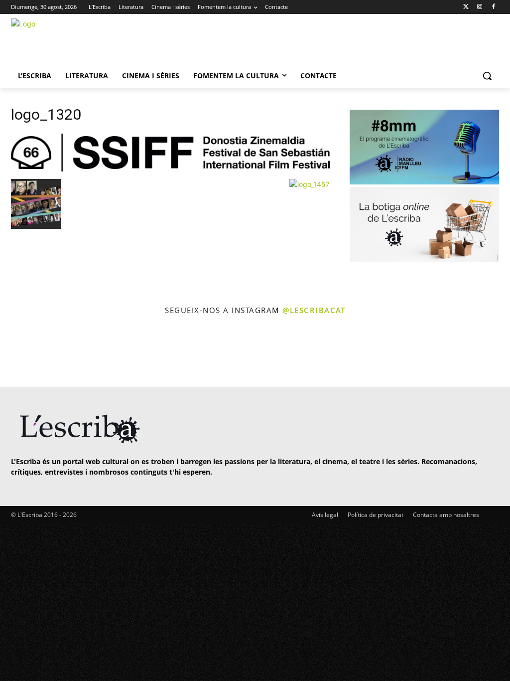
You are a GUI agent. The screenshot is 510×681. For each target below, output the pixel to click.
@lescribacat (313, 310)
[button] (487, 76)
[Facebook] (493, 7)
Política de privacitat (375, 515)
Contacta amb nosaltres (446, 515)
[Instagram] (479, 7)
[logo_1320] (170, 169)
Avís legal (325, 515)
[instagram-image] (29, 352)
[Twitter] (466, 7)
